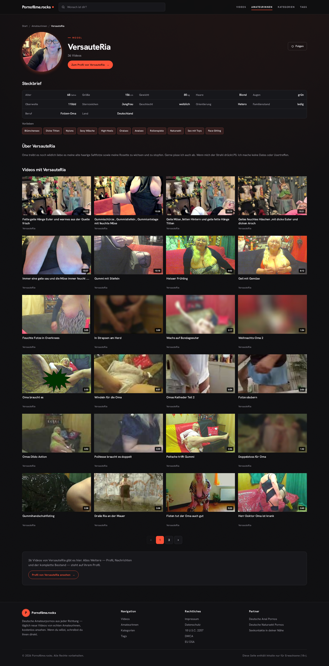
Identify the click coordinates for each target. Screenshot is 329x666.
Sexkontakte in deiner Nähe (266, 630)
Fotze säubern (247, 397)
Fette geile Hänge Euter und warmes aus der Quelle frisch (56, 221)
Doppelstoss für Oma (252, 457)
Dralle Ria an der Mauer (109, 516)
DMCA (189, 636)
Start (25, 26)
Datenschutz (192, 625)
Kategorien (286, 7)
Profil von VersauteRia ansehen (55, 576)
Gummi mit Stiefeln (107, 278)
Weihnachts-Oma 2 (250, 338)
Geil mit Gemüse (249, 278)
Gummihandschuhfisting (38, 516)
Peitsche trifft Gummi (180, 457)
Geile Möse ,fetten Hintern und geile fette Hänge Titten (197, 221)
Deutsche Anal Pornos (264, 619)
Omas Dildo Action (34, 457)
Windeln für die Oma (108, 397)
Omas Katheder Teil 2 (180, 397)
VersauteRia (28, 228)
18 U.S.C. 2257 (194, 630)
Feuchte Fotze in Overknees (40, 338)
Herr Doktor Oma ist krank (256, 516)
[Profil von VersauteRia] (42, 52)
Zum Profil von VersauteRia (92, 66)
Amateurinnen (261, 7)
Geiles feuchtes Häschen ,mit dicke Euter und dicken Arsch (268, 221)
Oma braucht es (32, 397)
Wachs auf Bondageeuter (182, 338)
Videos (241, 7)
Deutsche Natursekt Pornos (266, 625)
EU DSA (190, 642)
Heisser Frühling (177, 278)
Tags (303, 7)
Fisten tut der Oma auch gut (185, 516)
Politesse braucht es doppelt (113, 457)
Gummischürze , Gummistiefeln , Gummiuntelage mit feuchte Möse (126, 221)
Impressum (192, 619)
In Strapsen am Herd (107, 338)
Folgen (299, 47)
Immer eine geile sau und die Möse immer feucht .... (55, 278)
